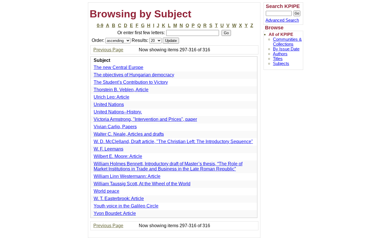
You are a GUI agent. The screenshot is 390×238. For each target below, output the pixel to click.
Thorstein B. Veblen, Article (121, 89)
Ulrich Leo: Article (111, 97)
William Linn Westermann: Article (127, 176)
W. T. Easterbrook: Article (119, 198)
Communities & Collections (287, 41)
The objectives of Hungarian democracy (134, 74)
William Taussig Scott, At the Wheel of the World (142, 183)
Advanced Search (282, 20)
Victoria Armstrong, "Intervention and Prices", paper (145, 119)
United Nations (109, 104)
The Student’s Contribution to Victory (131, 82)
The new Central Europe (118, 67)
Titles (278, 58)
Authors (280, 53)
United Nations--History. (118, 111)
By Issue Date (286, 48)
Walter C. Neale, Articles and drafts (129, 134)
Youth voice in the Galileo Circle (126, 206)
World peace (106, 191)
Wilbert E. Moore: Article (118, 156)
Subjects (281, 63)
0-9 (100, 25)
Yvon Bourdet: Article (115, 213)
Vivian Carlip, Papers (115, 126)
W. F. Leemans (108, 149)
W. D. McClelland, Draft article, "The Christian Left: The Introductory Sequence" (173, 141)
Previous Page (108, 49)
